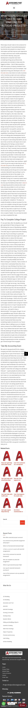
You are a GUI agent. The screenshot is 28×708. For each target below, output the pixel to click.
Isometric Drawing (8, 625)
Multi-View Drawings (8, 628)
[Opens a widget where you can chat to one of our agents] (22, 705)
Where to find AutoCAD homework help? (13, 546)
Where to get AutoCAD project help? (12, 565)
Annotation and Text (8, 603)
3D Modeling (6, 599)
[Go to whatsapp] (3, 703)
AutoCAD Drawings (8, 609)
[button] (14, 8)
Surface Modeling (7, 641)
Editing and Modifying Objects (10, 622)
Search (5, 519)
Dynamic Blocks (7, 619)
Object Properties (7, 632)
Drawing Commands (8, 612)
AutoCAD (5, 606)
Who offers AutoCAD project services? (13, 537)
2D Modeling (6, 596)
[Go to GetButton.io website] (3, 706)
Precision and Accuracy (9, 635)
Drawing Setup (7, 615)
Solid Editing (6, 638)
